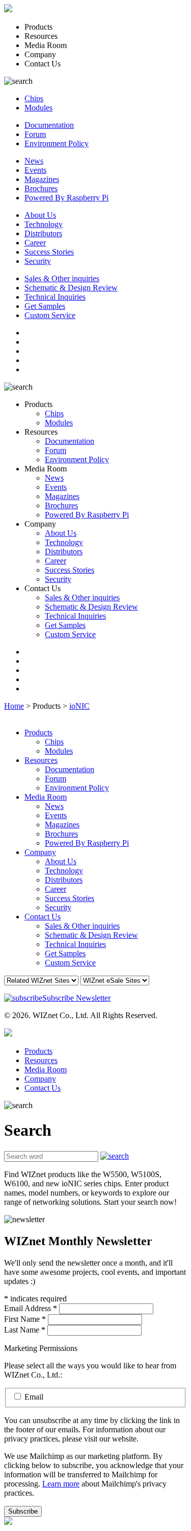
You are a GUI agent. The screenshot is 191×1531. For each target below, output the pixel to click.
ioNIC (79, 706)
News (33, 160)
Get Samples (44, 306)
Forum (35, 134)
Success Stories (49, 251)
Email (33, 1396)
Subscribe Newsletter (76, 998)
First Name (25, 1319)
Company (40, 852)
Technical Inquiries (55, 296)
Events (35, 170)
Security (37, 261)
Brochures (41, 188)
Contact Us (42, 916)
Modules (38, 107)
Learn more (60, 1483)
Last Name (24, 1329)
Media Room (45, 797)
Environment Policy (56, 143)
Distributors (43, 233)
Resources (41, 760)
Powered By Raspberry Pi (66, 197)
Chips (33, 98)
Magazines (41, 179)
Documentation (49, 125)
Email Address (30, 1308)
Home (14, 706)
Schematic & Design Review (71, 287)
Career (35, 242)
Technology (43, 224)
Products (38, 732)
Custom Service (49, 315)
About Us (40, 215)
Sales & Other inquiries (61, 278)
